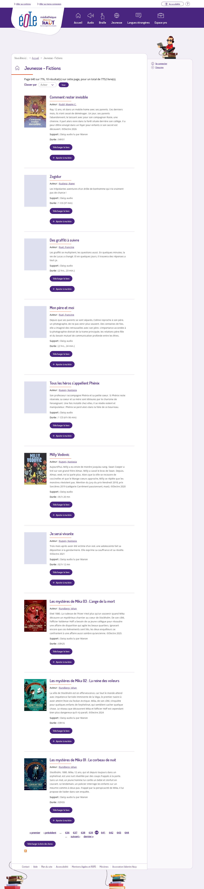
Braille (102, 22)
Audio (90, 22)
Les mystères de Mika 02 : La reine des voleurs (84, 680)
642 (111, 832)
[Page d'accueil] (28, 26)
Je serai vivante (61, 533)
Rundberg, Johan (68, 608)
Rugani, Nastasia (68, 390)
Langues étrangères (138, 22)
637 (75, 832)
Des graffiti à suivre (64, 240)
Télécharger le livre (61, 147)
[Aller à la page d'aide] (188, 3)
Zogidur (55, 176)
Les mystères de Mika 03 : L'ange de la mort (82, 601)
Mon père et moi (62, 307)
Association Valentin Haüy (124, 866)
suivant (75, 836)
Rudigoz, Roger (67, 183)
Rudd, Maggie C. (67, 104)
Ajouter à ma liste (64, 157)
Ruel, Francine (66, 247)
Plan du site (46, 866)
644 (127, 832)
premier (35, 832)
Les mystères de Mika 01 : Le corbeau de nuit (83, 759)
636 (67, 832)
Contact (25, 866)
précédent (50, 832)
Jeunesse (116, 22)
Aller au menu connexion (50, 3)
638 (83, 832)
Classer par (30, 84)
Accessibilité (62, 866)
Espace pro (161, 22)
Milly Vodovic (59, 454)
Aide (35, 866)
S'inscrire (159, 67)
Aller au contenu (23, 3)
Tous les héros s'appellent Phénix (74, 382)
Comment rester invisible (69, 97)
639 (91, 832)
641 (103, 832)
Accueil (35, 58)
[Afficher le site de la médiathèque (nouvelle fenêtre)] (48, 25)
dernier (88, 836)
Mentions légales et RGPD (84, 866)
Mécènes (104, 866)
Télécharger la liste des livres (40, 843)
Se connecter (161, 63)
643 (119, 832)
